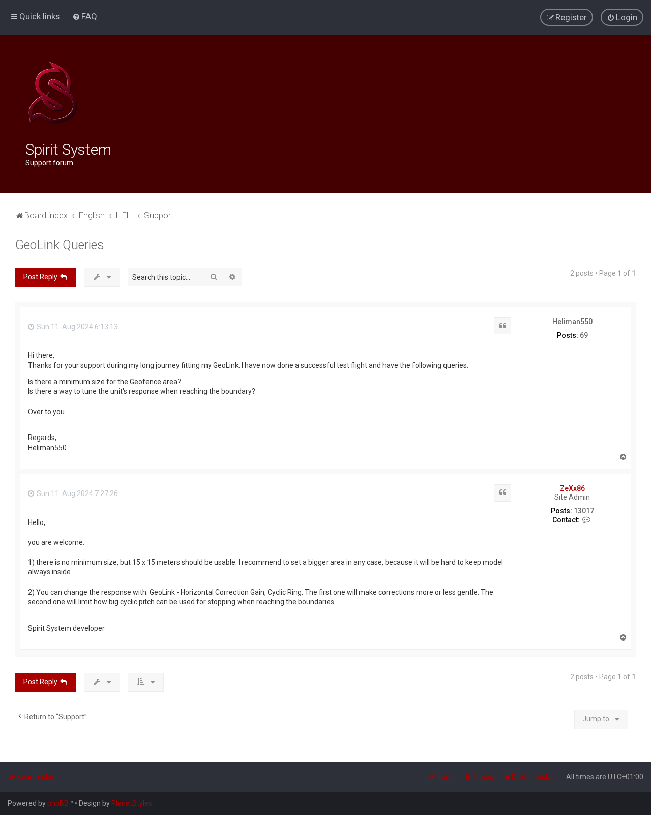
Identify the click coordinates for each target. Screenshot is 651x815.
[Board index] (52, 92)
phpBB (58, 803)
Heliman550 (572, 321)
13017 (584, 511)
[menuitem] (85, 16)
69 (584, 335)
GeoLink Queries (59, 245)
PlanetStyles (131, 803)
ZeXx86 (572, 488)
